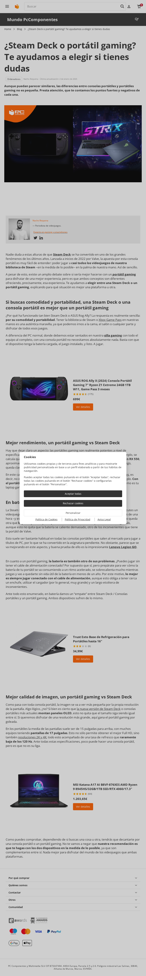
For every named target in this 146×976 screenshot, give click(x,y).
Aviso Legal (104, 519)
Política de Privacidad (77, 519)
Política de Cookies (46, 519)
